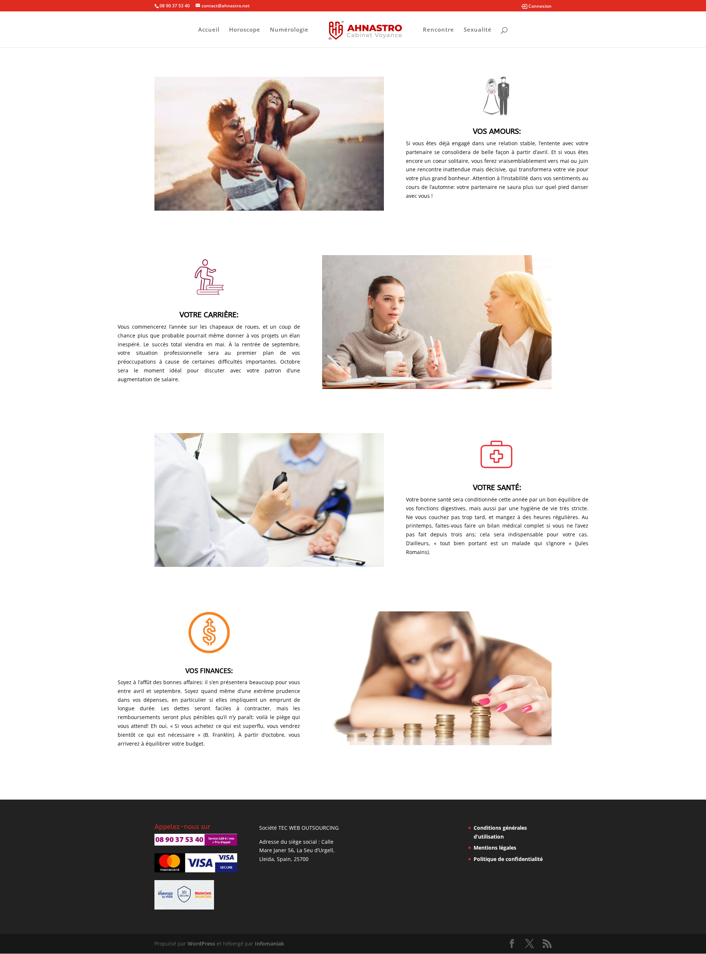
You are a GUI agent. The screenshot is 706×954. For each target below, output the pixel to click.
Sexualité (478, 30)
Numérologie (289, 30)
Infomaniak (269, 943)
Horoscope (244, 30)
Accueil (209, 30)
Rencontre (438, 30)
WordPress (201, 943)
